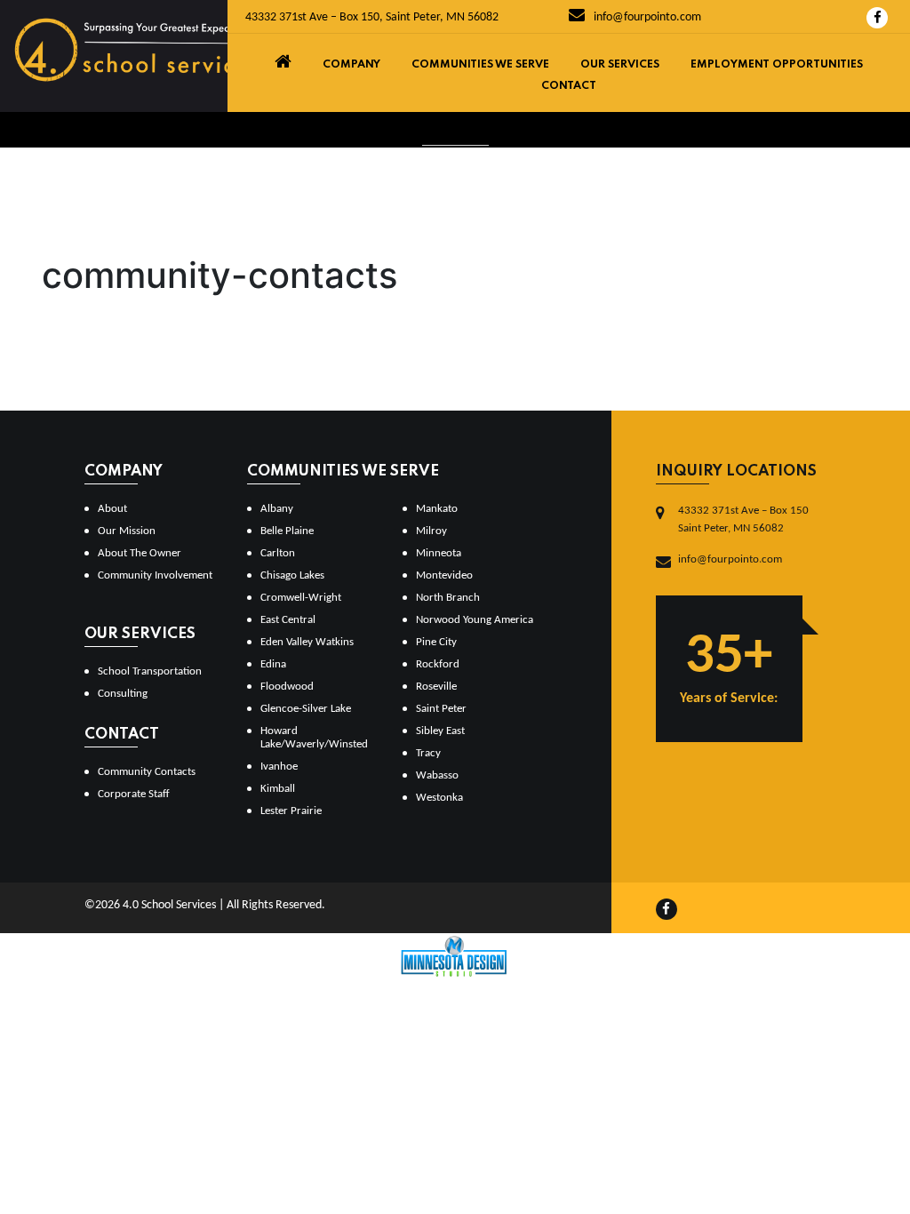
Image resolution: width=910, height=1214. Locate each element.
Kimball (277, 789)
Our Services (619, 65)
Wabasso (437, 775)
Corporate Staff (134, 794)
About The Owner (139, 553)
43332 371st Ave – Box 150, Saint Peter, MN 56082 (372, 17)
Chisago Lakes (292, 575)
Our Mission (127, 531)
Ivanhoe (279, 766)
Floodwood (287, 686)
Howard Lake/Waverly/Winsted (314, 737)
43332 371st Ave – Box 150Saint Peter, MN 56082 (743, 519)
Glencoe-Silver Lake (305, 709)
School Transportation (150, 671)
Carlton (277, 553)
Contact (568, 86)
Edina (273, 664)
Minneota (438, 553)
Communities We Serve (480, 65)
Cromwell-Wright (300, 597)
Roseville (436, 686)
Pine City (436, 642)
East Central (287, 620)
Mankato (437, 509)
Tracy (428, 753)
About (112, 509)
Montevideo (444, 575)
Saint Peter (441, 709)
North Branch (448, 597)
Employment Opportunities (776, 65)
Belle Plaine (287, 531)
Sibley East (440, 731)
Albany (276, 509)
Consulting (123, 693)
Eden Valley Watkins (307, 642)
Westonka (439, 797)
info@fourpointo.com (646, 17)
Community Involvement (155, 575)
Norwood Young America (474, 620)
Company (351, 65)
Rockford (437, 664)
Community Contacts (147, 772)
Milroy (431, 531)
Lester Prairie (291, 811)
